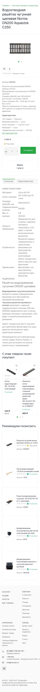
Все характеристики (9, 133)
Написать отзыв (18, 73)
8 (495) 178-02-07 (15, 651)
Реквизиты (6, 637)
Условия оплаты (8, 626)
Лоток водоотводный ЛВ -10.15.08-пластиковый (10, 385)
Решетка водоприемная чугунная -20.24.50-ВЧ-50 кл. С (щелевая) (27, 498)
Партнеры (26, 613)
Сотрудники (26, 606)
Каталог (6, 592)
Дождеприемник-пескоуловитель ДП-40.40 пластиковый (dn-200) (27, 530)
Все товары (7, 603)
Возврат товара (8, 633)
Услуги (5, 599)
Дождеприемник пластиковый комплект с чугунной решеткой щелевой (27, 563)
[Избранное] (16, 365)
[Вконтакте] (4, 668)
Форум (24, 635)
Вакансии (25, 610)
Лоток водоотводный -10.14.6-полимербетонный (28, 470)
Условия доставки (9, 629)
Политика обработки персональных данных (9, 643)
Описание (8, 181)
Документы (26, 617)
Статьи (24, 639)
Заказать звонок (13, 653)
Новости (25, 598)
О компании (26, 595)
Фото (24, 643)
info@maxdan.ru (13, 662)
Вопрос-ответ (27, 626)
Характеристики (25, 181)
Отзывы (25, 602)
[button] (18, 62)
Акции (5, 596)
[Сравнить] (16, 369)
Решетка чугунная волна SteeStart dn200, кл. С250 (27, 441)
